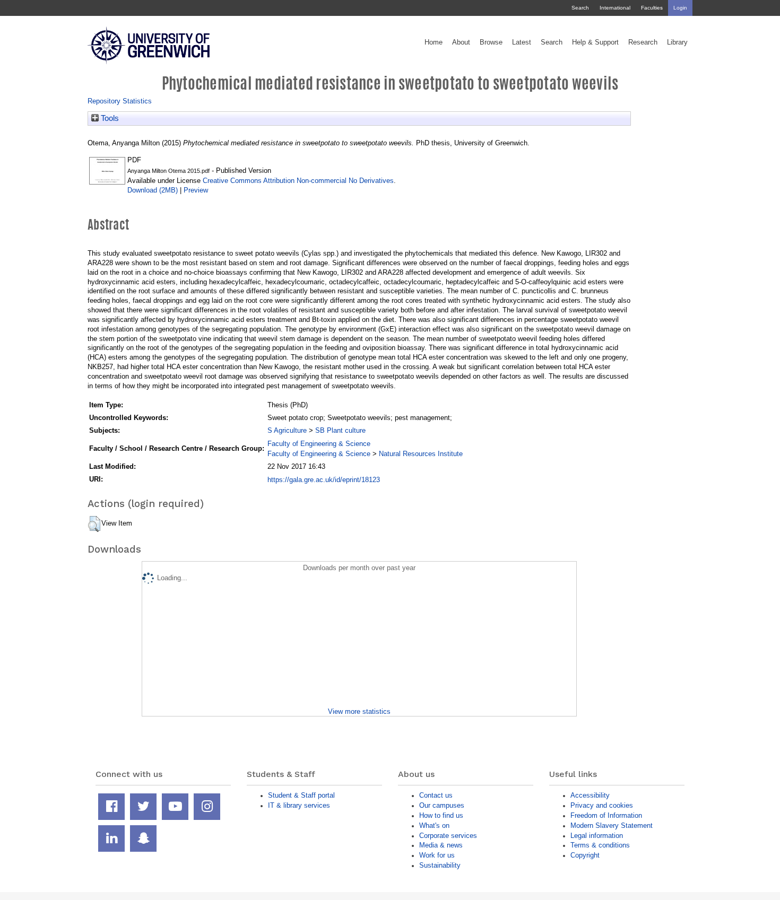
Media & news (441, 845)
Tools (109, 118)
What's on (434, 825)
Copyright (585, 855)
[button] (94, 524)
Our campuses (441, 805)
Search (580, 8)
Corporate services (448, 836)
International (615, 8)
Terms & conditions (600, 845)
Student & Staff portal (301, 795)
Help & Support (595, 42)
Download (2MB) (152, 190)
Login (680, 8)
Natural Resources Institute (421, 454)
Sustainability (440, 865)
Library (677, 42)
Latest (521, 42)
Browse (491, 42)
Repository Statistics (120, 101)
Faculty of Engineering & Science (318, 444)
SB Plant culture (340, 430)
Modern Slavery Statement (611, 825)
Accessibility (590, 795)
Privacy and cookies (601, 805)
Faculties (652, 8)
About (461, 42)
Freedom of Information (606, 815)
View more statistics (359, 711)
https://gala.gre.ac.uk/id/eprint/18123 (323, 480)
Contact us (436, 795)
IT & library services (299, 805)
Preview (196, 190)
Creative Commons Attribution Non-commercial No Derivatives (298, 181)
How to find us (441, 815)
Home (433, 42)
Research (642, 42)
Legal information (596, 836)
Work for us (437, 855)
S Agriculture (287, 430)
